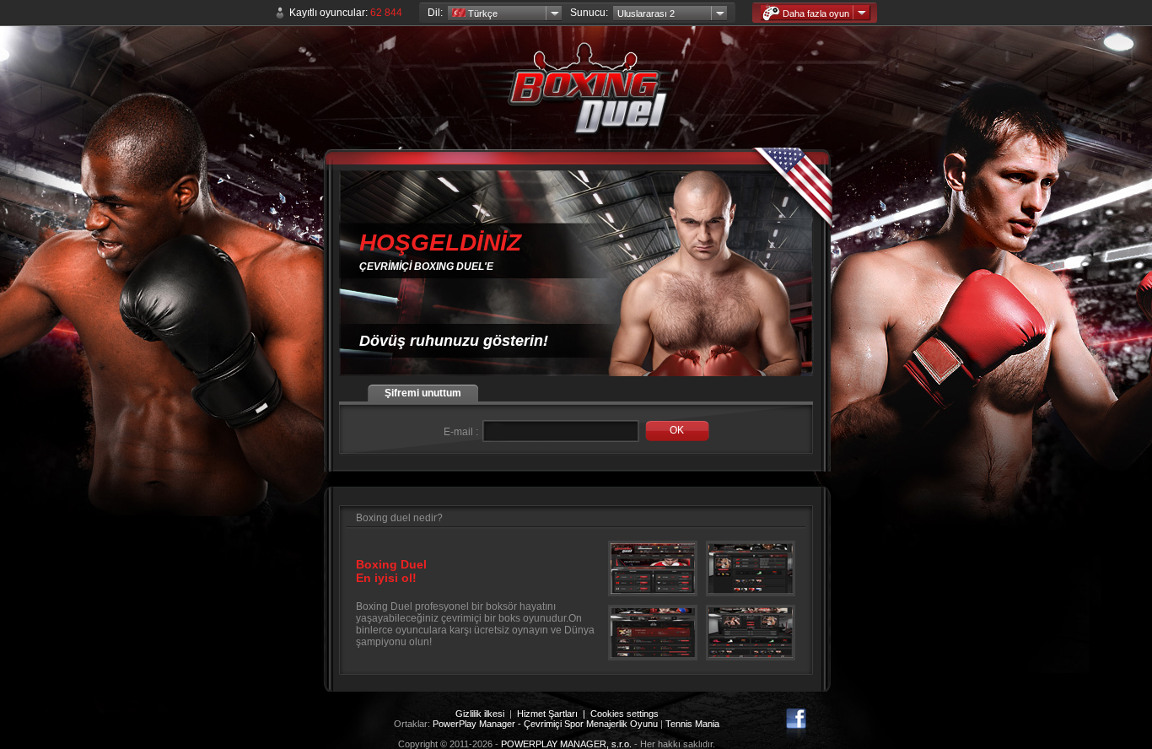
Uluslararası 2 (646, 13)
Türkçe (482, 13)
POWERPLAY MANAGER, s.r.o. (566, 744)
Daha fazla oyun (816, 13)
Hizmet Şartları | (553, 714)
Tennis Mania (692, 724)
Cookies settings (624, 714)
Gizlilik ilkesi (479, 714)
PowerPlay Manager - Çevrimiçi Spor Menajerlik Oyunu (545, 724)
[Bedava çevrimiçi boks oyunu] (576, 92)
